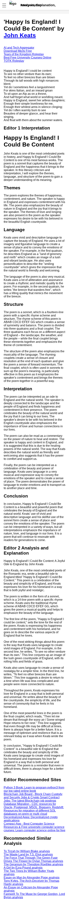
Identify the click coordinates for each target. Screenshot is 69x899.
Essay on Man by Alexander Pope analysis (31, 877)
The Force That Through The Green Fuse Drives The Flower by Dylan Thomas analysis (33, 859)
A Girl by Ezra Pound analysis (23, 867)
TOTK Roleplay (14, 60)
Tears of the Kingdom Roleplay (24, 54)
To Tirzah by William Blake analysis (27, 851)
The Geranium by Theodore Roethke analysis (33, 864)
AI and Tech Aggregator (19, 47)
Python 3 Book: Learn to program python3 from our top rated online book (34, 789)
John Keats (20, 35)
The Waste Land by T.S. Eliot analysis (28, 854)
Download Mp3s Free (18, 50)
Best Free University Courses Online (27, 57)
